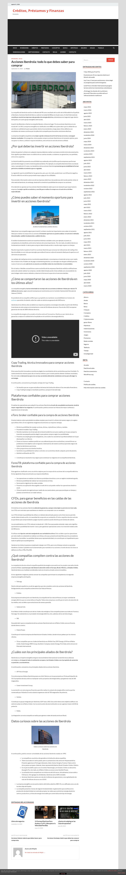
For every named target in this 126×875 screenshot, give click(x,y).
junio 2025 (87, 116)
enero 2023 (87, 179)
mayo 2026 (87, 107)
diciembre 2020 (89, 257)
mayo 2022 (87, 204)
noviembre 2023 (89, 151)
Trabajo (101, 48)
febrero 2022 (88, 213)
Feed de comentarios (90, 371)
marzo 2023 (87, 173)
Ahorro (63, 52)
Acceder (86, 365)
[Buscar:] (99, 60)
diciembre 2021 (89, 220)
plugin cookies (121, 873)
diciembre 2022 (89, 182)
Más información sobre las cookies (94, 387)
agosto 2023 (88, 160)
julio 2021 (87, 235)
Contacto (46, 52)
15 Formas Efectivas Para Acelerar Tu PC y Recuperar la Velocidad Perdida (45, 823)
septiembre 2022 (89, 192)
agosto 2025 (88, 113)
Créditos (35, 48)
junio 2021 (87, 239)
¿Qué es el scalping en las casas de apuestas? (66, 822)
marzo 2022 (87, 210)
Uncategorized (88, 354)
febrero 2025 (88, 126)
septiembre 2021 (89, 229)
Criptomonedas (33, 52)
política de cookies (112, 870)
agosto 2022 (88, 195)
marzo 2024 (87, 144)
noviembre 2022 (89, 185)
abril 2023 (87, 170)
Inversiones (24, 48)
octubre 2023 (88, 154)
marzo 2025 (87, 122)
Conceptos (56, 48)
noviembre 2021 (89, 223)
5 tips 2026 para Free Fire (92, 72)
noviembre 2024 (89, 135)
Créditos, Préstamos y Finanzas (38, 10)
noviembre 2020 (89, 261)
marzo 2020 (87, 286)
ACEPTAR (63, 873)
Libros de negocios (17, 821)
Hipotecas (74, 48)
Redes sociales (88, 341)
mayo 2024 (87, 141)
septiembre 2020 (89, 267)
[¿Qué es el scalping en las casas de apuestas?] (68, 813)
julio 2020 (87, 273)
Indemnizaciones (19, 52)
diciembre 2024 (89, 132)
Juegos (86, 335)
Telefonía (86, 347)
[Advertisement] (63, 32)
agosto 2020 (88, 270)
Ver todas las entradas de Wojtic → (35, 852)
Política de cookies (89, 384)
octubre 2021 (88, 226)
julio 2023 (87, 163)
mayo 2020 (87, 279)
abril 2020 (87, 283)
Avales (92, 48)
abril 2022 (87, 207)
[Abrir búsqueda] (113, 48)
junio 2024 (87, 138)
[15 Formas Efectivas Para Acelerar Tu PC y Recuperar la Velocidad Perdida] (45, 813)
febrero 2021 (88, 251)
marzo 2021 (87, 248)
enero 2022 (87, 217)
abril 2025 (87, 119)
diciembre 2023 (89, 148)
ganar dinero (88, 322)
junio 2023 (87, 166)
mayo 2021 (87, 242)
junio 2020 (87, 276)
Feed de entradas (89, 368)
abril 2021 (87, 245)
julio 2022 (87, 198)
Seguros (84, 48)
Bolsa (55, 52)
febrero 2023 (88, 176)
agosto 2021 (88, 232)
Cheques (86, 310)
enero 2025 (87, 129)
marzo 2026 (87, 110)
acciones (14, 300)
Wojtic (28, 68)
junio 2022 (87, 201)
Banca (65, 48)
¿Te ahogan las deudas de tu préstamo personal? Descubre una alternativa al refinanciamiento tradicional (95, 93)
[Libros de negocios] (21, 813)
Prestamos (45, 48)
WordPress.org (88, 374)
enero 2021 (87, 254)
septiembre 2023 (89, 157)
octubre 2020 (88, 264)
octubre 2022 (88, 188)
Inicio (15, 48)
